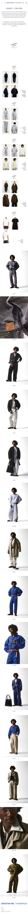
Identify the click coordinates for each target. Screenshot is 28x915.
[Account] (23, 2)
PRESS (2, 908)
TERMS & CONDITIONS (5, 911)
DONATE (3, 910)
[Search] (4, 2)
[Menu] (1, 2)
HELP (2, 907)
